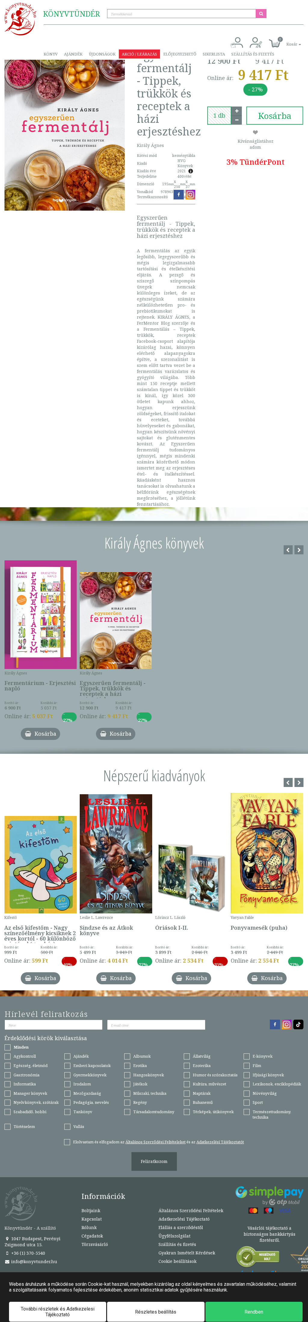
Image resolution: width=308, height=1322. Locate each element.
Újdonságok (102, 54)
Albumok (142, 1056)
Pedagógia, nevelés (91, 1102)
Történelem (24, 1126)
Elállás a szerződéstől (181, 1227)
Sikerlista (214, 54)
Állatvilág (202, 1056)
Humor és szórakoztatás (215, 1075)
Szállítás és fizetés (252, 54)
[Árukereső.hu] (258, 1258)
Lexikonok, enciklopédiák (277, 1084)
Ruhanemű (203, 1102)
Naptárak (202, 1093)
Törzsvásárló (88, 66)
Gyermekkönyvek (89, 1075)
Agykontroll (25, 1056)
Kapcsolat (55, 66)
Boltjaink (91, 1210)
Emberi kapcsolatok (92, 1065)
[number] (219, 116)
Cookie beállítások (177, 1261)
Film (257, 1065)
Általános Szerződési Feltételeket (155, 1142)
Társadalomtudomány (153, 1111)
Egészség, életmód (31, 1065)
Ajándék (73, 54)
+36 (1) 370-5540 (27, 1253)
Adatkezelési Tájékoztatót (220, 1142)
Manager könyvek (30, 1093)
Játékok (140, 1084)
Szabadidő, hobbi (30, 1111)
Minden (21, 1047)
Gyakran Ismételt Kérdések (187, 1253)
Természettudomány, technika (272, 1114)
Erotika (140, 1065)
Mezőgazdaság (87, 1093)
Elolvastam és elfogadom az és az (158, 1142)
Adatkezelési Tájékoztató (184, 1219)
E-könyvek (263, 1056)
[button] (287, 41)
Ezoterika (202, 1065)
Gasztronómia (26, 1075)
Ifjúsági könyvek (268, 1075)
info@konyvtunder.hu (33, 1261)
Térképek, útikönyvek (213, 1111)
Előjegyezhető (179, 54)
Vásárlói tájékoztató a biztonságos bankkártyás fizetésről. (269, 1234)
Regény (140, 1102)
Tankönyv (82, 1111)
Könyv (51, 54)
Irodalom (82, 1084)
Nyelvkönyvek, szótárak (36, 1102)
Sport (258, 1102)
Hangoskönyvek (148, 1075)
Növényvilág (265, 1093)
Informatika (25, 1084)
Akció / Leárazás (139, 54)
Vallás (78, 1126)
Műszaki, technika (149, 1093)
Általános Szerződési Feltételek (191, 1210)
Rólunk (89, 1227)
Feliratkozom (154, 1161)
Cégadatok (92, 1236)
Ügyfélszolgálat (174, 1236)
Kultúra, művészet (209, 1084)
